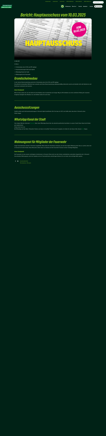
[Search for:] (98, 2)
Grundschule (23, 162)
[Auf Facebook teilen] (15, 161)
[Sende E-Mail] (18, 161)
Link (83, 129)
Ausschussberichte (24, 161)
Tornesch (32, 123)
